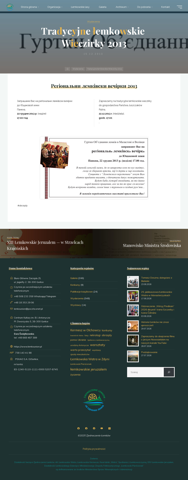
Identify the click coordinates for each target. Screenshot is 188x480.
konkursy (107, 330)
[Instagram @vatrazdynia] (109, 428)
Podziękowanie (149, 352)
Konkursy (75, 284)
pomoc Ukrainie (78, 339)
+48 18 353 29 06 (24, 302)
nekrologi (95, 335)
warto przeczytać (80, 349)
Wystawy (75, 304)
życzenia (75, 374)
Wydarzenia (93, 21)
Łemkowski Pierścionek (81, 364)
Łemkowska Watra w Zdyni (89, 359)
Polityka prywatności (94, 449)
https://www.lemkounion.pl (28, 346)
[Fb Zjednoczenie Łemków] (78, 428)
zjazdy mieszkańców (79, 354)
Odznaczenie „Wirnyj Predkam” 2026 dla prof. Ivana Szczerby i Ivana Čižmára (157, 309)
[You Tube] (102, 428)
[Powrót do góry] (176, 468)
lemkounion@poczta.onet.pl (28, 308)
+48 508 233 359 (23, 296)
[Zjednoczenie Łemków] (10, 7)
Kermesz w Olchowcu (85, 330)
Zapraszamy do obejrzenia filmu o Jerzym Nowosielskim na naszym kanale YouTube (157, 339)
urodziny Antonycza (79, 345)
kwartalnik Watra (76, 336)
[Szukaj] (169, 372)
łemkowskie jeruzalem (88, 369)
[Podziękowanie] (133, 356)
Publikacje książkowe (81, 291)
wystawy (96, 350)
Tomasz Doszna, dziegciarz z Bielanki (156, 279)
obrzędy (23, 205)
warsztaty (97, 345)
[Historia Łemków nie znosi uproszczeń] (133, 326)
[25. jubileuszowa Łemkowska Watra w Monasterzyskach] (133, 296)
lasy (86, 335)
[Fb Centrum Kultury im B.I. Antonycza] (86, 428)
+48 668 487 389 (27, 337)
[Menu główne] (179, 7)
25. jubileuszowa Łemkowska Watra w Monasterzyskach (156, 293)
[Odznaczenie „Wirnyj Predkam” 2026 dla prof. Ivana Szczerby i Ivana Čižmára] (133, 310)
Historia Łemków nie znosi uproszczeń (155, 324)
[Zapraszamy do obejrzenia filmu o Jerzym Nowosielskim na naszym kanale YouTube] (133, 340)
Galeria (74, 278)
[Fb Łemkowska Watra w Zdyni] (94, 428)
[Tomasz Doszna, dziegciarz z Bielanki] (133, 282)
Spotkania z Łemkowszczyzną (98, 340)
